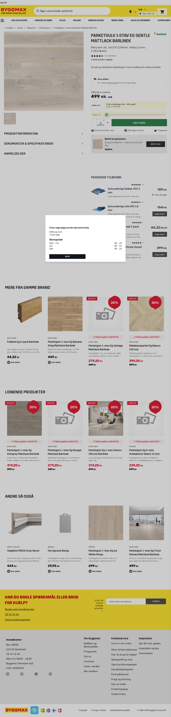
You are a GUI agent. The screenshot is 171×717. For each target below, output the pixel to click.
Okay (67, 256)
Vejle (62, 227)
